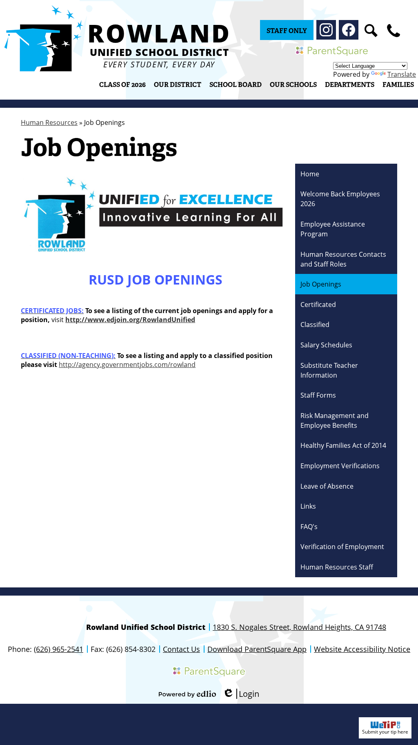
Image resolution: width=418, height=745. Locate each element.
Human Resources (49, 122)
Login (240, 694)
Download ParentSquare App (257, 649)
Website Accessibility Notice (362, 649)
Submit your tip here (385, 731)
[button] (177, 84)
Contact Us (181, 649)
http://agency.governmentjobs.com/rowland (127, 364)
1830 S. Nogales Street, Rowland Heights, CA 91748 (299, 627)
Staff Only (287, 31)
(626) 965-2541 (58, 649)
